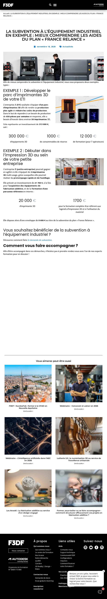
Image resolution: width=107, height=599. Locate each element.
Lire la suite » (28, 411)
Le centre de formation (44, 552)
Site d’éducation (66, 578)
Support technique (67, 552)
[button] (55, 4)
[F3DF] (18, 543)
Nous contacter (18, 550)
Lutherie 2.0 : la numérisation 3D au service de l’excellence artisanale (79, 459)
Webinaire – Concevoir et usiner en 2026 (79, 406)
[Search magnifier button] (50, 5)
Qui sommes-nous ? (43, 549)
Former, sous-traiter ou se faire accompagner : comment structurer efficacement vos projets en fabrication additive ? (79, 512)
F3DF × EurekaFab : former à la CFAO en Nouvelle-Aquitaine (28, 407)
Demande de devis (42, 578)
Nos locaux (39, 555)
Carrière (38, 563)
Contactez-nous (66, 549)
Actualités (68, 46)
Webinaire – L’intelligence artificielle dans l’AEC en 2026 (28, 459)
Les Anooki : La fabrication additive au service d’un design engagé (28, 511)
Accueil (6, 13)
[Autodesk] (18, 561)
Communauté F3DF (67, 555)
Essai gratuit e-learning (44, 581)
